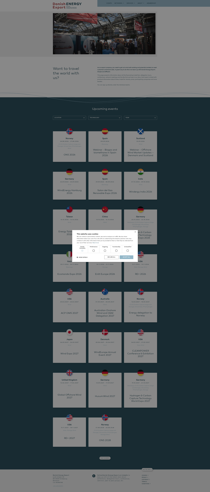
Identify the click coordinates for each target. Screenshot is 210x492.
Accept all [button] (126, 257)
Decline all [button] (111, 257)
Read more (96, 242)
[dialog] (105, 246)
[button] (82, 257)
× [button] (135, 232)
